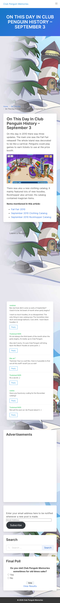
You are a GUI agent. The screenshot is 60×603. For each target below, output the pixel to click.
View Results (30, 586)
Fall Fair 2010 (18, 209)
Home (5, 106)
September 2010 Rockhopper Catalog (31, 217)
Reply (13, 327)
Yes (12, 574)
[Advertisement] (30, 67)
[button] (56, 3)
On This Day (16, 106)
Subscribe (16, 525)
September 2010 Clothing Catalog (29, 213)
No (11, 578)
